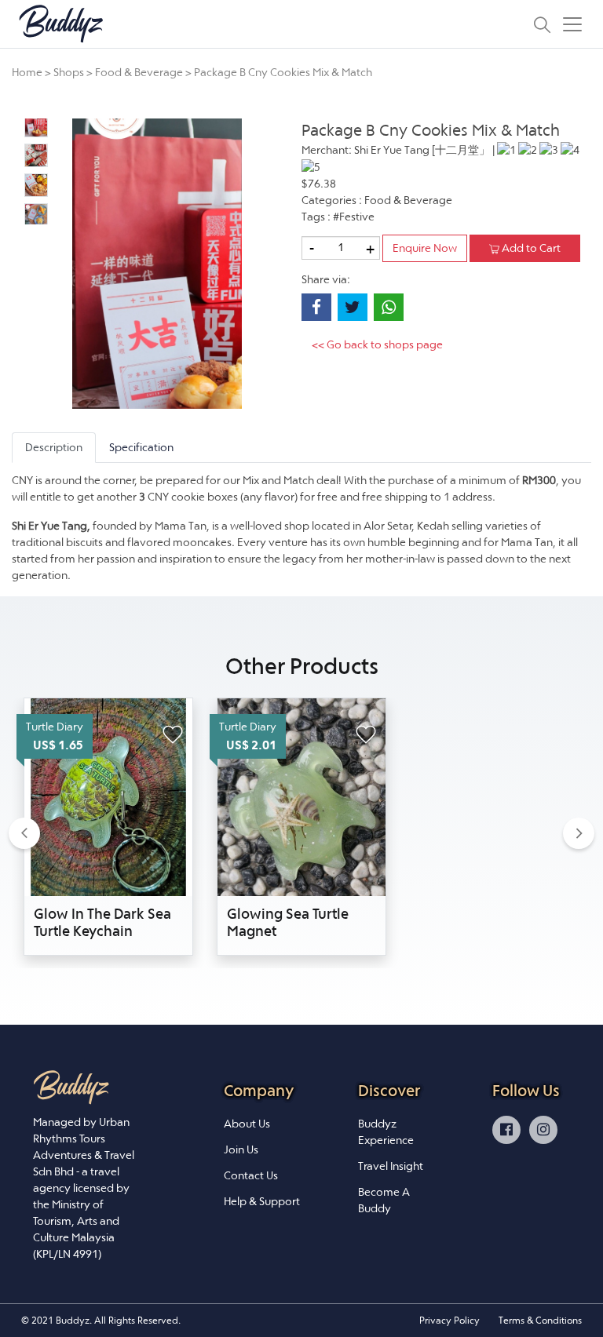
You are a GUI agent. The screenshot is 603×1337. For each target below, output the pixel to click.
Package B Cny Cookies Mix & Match (283, 72)
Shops (68, 72)
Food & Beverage (139, 72)
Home (27, 72)
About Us (247, 1124)
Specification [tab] (141, 447)
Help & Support (262, 1201)
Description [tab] (53, 447)
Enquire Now (425, 248)
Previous (12, 171)
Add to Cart (530, 248)
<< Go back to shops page (377, 344)
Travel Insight (390, 1166)
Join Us (241, 1149)
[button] (24, 833)
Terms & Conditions (540, 1320)
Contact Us (251, 1175)
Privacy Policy (449, 1320)
